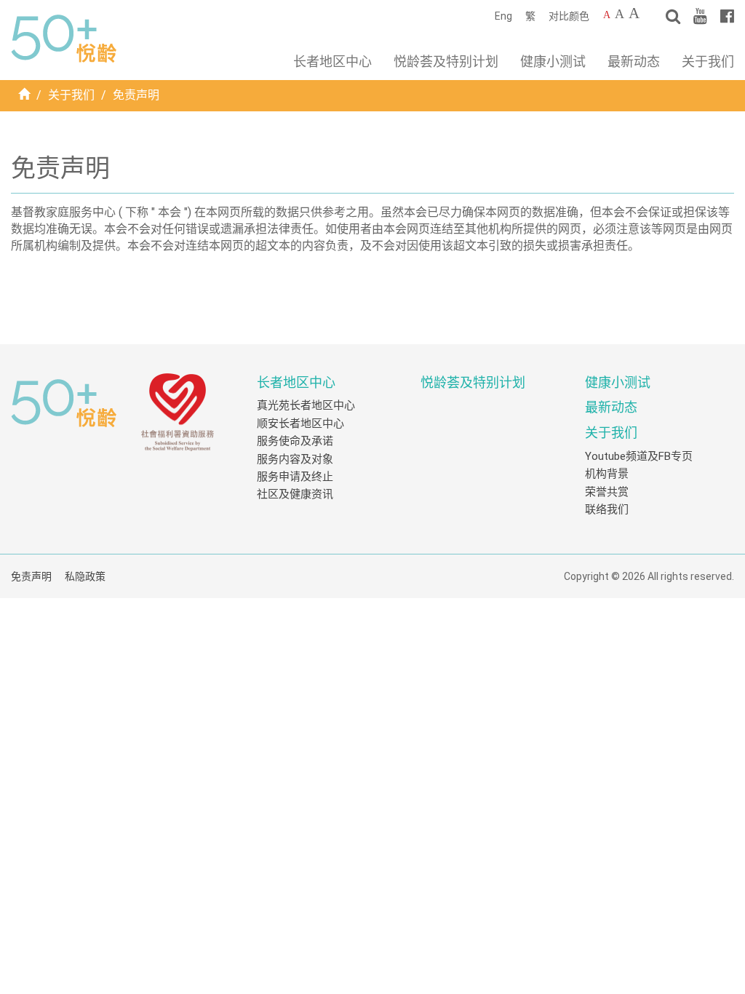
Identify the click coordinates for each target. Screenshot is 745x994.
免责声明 (31, 576)
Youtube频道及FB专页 (639, 456)
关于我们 (71, 95)
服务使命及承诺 (295, 441)
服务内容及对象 (295, 459)
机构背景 (607, 473)
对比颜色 (569, 16)
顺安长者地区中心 (300, 423)
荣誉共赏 (607, 491)
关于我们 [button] (708, 61)
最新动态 (633, 61)
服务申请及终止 (295, 476)
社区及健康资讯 (295, 494)
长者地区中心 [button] (332, 61)
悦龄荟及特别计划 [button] (446, 61)
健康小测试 (553, 61)
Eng (503, 16)
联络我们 (607, 509)
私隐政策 (85, 576)
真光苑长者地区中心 (306, 405)
